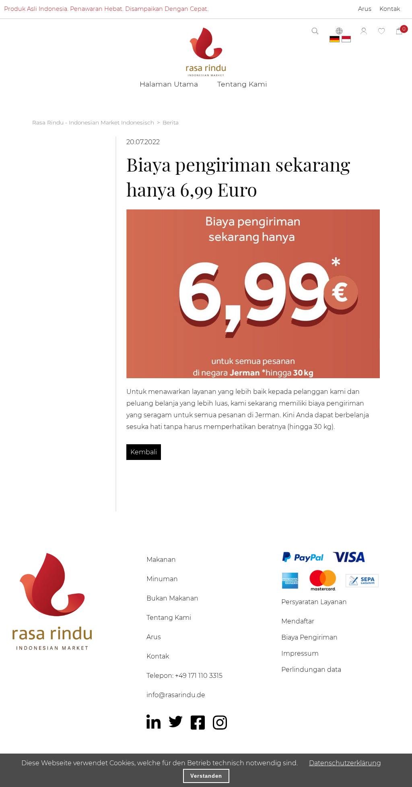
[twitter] (176, 722)
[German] (335, 39)
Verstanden (206, 776)
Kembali (143, 452)
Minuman (162, 579)
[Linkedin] (153, 723)
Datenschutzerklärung (345, 763)
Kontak (157, 656)
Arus (153, 637)
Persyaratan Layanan (314, 602)
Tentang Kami (168, 617)
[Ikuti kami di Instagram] (220, 723)
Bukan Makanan (172, 598)
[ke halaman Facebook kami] (198, 723)
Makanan (161, 559)
